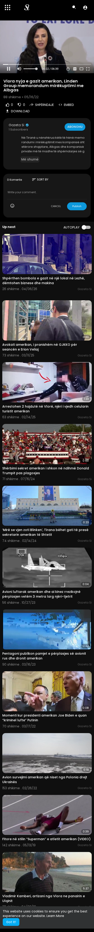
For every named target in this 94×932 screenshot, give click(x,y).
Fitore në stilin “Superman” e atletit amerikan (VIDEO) (46, 839)
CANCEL (56, 206)
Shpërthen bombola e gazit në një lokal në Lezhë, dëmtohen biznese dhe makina (43, 280)
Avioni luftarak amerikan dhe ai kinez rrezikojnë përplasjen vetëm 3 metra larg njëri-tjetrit (41, 594)
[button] (85, 7)
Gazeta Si (17, 125)
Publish (76, 206)
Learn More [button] (55, 916)
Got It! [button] (11, 922)
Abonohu (75, 127)
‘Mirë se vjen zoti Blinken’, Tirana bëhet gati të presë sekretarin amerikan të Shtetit (45, 532)
